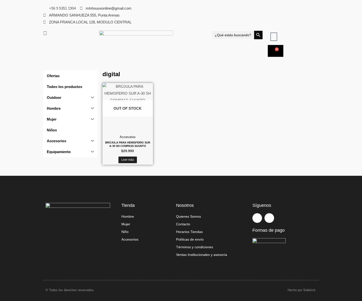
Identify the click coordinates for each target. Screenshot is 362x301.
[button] (68, 33)
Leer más (127, 159)
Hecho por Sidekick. (302, 290)
